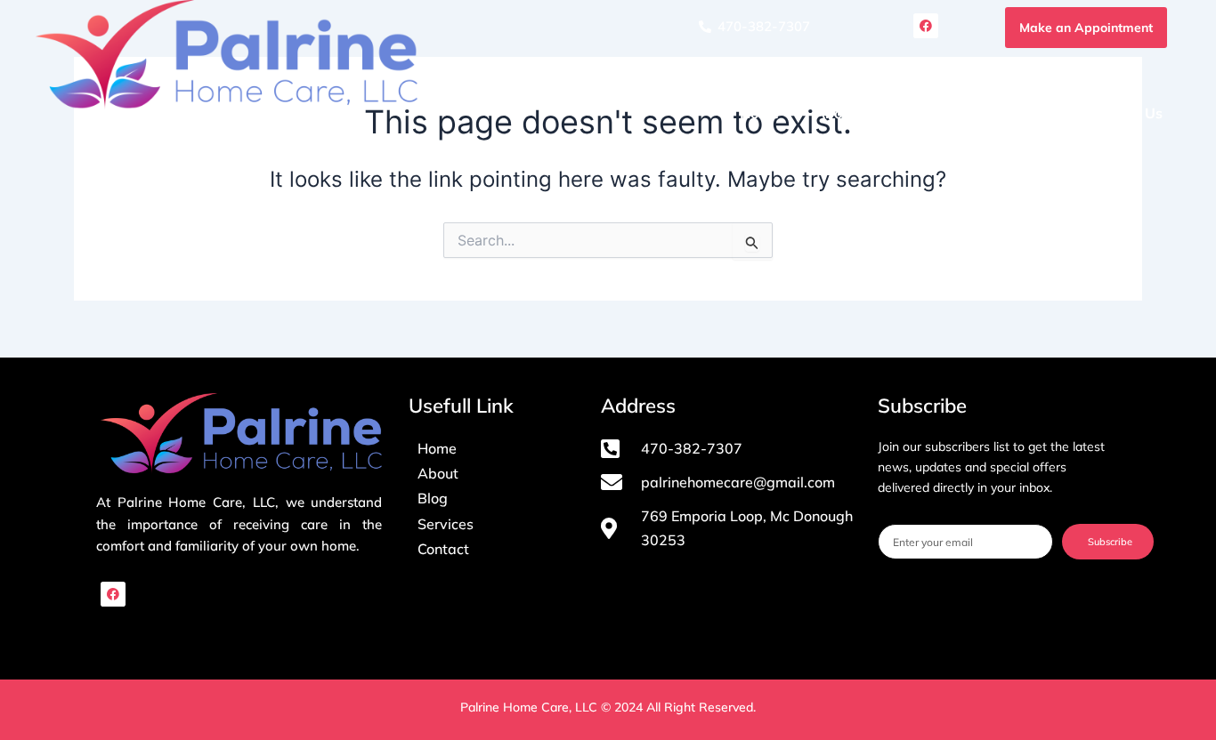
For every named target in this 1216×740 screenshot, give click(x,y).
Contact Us (1126, 113)
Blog (1038, 113)
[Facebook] (113, 594)
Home (759, 113)
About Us (846, 113)
